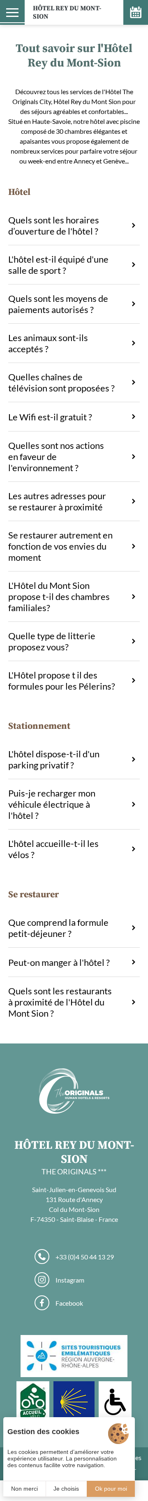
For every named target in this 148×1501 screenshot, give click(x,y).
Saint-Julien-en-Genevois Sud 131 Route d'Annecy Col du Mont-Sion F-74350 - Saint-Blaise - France (74, 1204)
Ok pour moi (111, 1488)
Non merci (24, 1488)
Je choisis (66, 1488)
